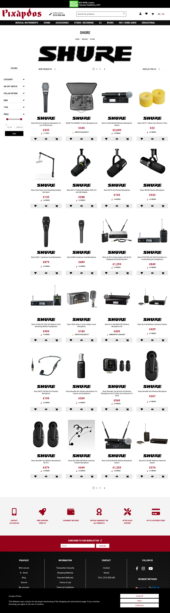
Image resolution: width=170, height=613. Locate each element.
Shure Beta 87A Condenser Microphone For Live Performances (46, 124)
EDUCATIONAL (148, 22)
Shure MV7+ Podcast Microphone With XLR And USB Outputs (81, 191)
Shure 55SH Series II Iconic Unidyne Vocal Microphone (81, 325)
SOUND (47, 22)
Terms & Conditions (65, 587)
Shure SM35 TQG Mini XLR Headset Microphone (46, 392)
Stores (106, 572)
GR (159, 14)
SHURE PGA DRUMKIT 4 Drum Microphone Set (81, 123)
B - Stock (24, 572)
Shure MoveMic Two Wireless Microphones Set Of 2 (46, 461)
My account (24, 587)
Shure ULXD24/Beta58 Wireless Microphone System (117, 124)
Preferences (139, 605)
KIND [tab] (6, 100)
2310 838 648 (109, 577)
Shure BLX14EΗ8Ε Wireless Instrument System (152, 461)
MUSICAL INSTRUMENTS (26, 22)
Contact (106, 568)
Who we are (24, 568)
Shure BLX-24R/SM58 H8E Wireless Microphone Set (117, 325)
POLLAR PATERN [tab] (11, 93)
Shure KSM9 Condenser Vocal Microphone (81, 257)
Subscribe (102, 546)
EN (163, 14)
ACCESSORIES (62, 22)
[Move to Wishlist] (35, 138)
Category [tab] (8, 79)
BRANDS (85, 39)
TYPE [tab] (6, 107)
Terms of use (65, 582)
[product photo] (46, 98)
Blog (24, 577)
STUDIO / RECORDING (84, 22)
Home (77, 39)
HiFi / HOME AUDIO (127, 22)
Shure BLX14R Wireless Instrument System (152, 324)
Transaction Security (65, 568)
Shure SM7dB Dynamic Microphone (152, 190)
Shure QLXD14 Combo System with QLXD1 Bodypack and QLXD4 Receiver (116, 258)
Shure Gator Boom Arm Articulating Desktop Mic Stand (46, 191)
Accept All (139, 596)
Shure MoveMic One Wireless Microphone (152, 391)
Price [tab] (6, 114)
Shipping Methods (65, 572)
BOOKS (110, 22)
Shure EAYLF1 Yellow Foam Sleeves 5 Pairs (152, 123)
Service (24, 582)
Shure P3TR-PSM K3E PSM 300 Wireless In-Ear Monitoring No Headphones (152, 258)
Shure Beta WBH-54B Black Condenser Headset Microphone (81, 461)
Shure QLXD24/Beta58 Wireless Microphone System (117, 461)
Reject (139, 600)
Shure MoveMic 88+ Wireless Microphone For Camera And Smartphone (81, 392)
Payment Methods (65, 577)
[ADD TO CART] (56, 138)
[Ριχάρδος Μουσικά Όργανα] (22, 13)
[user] (140, 13)
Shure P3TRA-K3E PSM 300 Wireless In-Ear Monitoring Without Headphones (46, 325)
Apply (14, 133)
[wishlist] (146, 13)
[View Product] (46, 138)
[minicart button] (152, 13)
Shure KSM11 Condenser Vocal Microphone (46, 257)
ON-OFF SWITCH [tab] (10, 86)
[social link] (137, 569)
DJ (100, 22)
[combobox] (101, 14)
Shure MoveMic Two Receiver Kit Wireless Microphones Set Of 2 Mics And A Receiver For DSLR (117, 393)
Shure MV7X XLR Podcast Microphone (117, 190)
